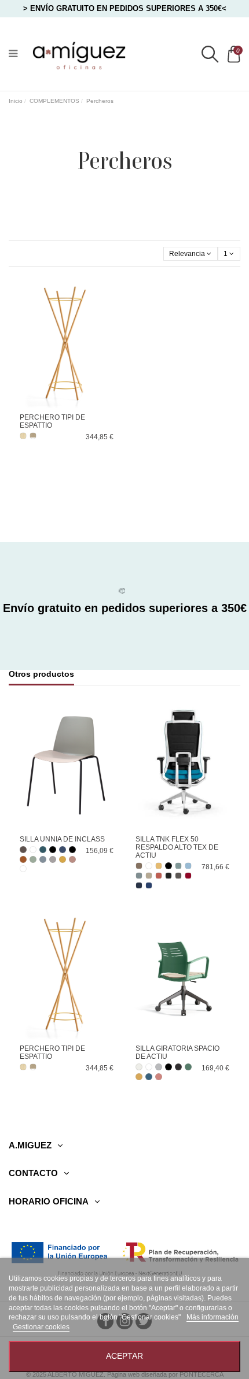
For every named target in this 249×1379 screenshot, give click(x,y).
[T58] (178, 865)
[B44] (42, 859)
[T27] (139, 865)
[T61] (188, 865)
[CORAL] (158, 1076)
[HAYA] (23, 435)
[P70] (72, 859)
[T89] (148, 885)
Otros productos (41, 674)
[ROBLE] (33, 435)
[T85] (188, 875)
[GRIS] (158, 1066)
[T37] (158, 865)
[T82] (168, 875)
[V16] (33, 859)
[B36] (62, 849)
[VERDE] (188, 1066)
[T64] (139, 875)
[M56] (23, 849)
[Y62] (62, 859)
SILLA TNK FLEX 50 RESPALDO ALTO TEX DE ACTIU (177, 847)
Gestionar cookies (41, 1327)
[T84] (178, 875)
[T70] (148, 875)
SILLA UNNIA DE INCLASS (62, 839)
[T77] (158, 875)
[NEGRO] (52, 849)
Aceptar (124, 1356)
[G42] (52, 859)
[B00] (72, 849)
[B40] (42, 849)
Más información (212, 1317)
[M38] (23, 859)
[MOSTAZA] (139, 1076)
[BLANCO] (33, 849)
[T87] (139, 885)
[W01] (23, 868)
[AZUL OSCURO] (148, 1076)
